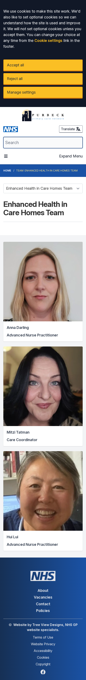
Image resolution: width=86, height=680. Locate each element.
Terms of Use (43, 637)
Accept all (15, 65)
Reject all (15, 78)
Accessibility (43, 651)
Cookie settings (48, 40)
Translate (68, 129)
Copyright (43, 664)
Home (7, 170)
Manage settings (21, 92)
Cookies (43, 657)
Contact (43, 604)
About (43, 590)
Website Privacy (43, 644)
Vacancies (43, 597)
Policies (43, 610)
